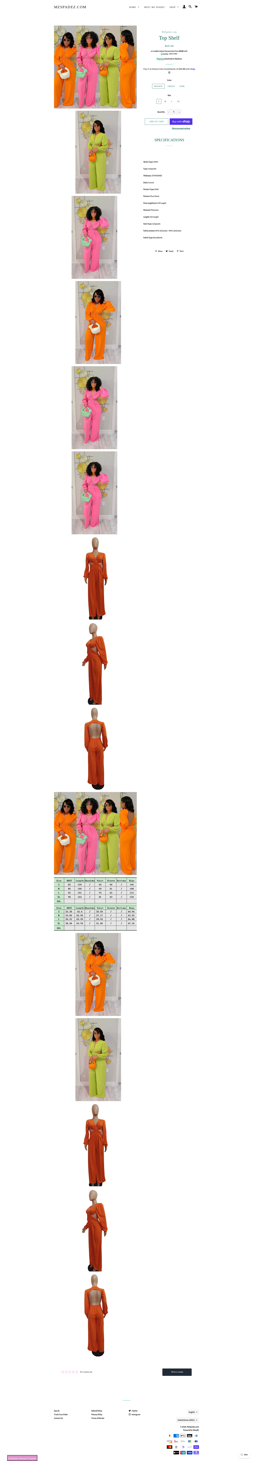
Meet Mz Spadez (154, 7)
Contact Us (58, 1418)
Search (56, 1411)
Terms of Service (97, 1418)
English (192, 1412)
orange (158, 86)
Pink (182, 86)
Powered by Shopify (191, 1430)
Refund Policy (96, 1411)
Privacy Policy (96, 1414)
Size (169, 95)
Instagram (135, 1414)
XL (178, 101)
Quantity (161, 112)
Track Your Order (61, 1414)
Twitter (134, 1411)
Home (133, 7)
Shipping (160, 59)
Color (169, 80)
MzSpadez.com (70, 7)
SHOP (173, 7)
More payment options (181, 128)
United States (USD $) (186, 1420)
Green (171, 86)
